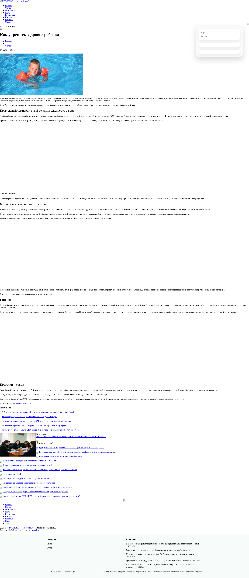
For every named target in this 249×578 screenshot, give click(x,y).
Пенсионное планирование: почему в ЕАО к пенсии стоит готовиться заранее (36, 421)
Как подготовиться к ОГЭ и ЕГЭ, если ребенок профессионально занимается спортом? (40, 430)
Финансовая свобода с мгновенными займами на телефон (28, 465)
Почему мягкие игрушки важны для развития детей (26, 478)
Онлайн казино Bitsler (12, 474)
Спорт (8, 22)
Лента (8, 523)
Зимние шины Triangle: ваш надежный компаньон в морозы (29, 461)
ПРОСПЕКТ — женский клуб (21, 528)
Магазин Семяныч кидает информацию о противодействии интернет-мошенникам (40, 469)
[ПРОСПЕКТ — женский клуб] (14, 1)
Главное (8, 5)
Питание (9, 19)
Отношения (10, 10)
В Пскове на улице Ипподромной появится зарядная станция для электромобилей (38, 412)
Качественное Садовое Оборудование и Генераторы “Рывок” (30, 483)
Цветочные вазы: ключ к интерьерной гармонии (60, 456)
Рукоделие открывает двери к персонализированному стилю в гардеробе (34, 425)
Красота (8, 17)
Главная (8, 41)
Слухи (8, 8)
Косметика (10, 15)
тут (51, 294)
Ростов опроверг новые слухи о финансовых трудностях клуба (29, 416)
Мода (7, 12)
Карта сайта (34, 530)
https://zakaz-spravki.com (20, 403)
